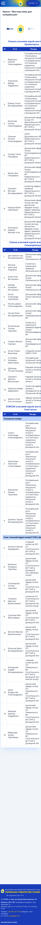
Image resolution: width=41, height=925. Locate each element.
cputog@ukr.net (14, 916)
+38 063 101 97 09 (14, 911)
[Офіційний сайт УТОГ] (20, 3)
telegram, (25, 911)
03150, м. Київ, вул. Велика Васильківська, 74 (20, 899)
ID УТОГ (32, 3)
